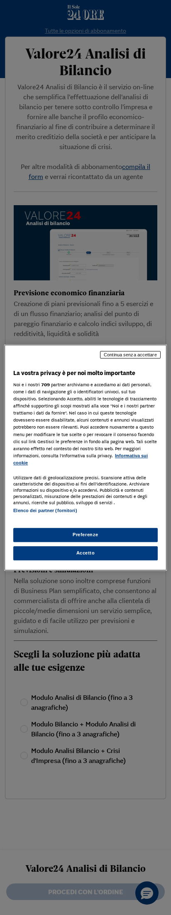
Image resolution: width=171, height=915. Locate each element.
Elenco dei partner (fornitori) (45, 510)
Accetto (85, 552)
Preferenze (85, 534)
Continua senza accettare (130, 354)
